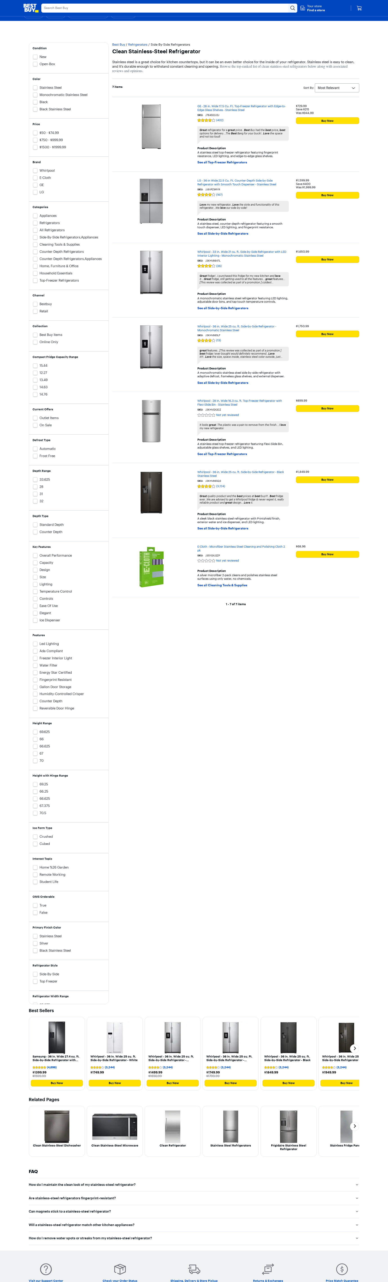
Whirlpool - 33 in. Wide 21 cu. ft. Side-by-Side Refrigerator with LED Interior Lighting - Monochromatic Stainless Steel (241, 253)
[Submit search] (292, 8)
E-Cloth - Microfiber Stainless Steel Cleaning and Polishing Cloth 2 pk (241, 548)
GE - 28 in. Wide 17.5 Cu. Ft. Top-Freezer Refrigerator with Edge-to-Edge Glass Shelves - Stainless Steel (241, 108)
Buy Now (327, 120)
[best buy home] (31, 8)
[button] (312, 8)
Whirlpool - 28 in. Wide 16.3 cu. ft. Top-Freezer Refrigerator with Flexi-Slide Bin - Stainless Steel (239, 402)
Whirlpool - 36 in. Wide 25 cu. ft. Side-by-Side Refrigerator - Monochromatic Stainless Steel (236, 328)
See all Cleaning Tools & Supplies (222, 585)
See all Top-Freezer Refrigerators (222, 162)
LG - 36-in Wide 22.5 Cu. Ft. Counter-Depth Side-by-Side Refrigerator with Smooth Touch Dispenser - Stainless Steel (236, 182)
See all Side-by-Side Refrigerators (222, 234)
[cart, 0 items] (359, 8)
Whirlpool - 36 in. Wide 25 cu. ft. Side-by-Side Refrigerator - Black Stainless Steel (240, 474)
